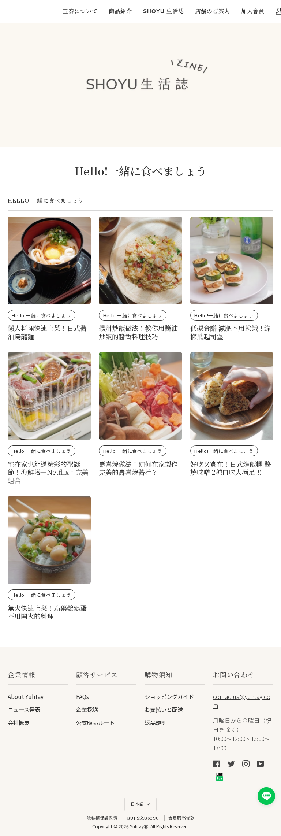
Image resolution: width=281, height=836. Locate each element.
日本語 (138, 804)
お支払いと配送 (164, 709)
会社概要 (19, 722)
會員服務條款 (181, 818)
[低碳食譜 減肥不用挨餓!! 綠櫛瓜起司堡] (231, 260)
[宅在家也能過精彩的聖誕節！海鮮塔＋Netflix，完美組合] (49, 396)
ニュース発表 (24, 709)
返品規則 (155, 722)
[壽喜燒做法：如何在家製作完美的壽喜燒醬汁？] (140, 396)
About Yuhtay (26, 696)
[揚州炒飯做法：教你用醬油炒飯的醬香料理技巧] (140, 260)
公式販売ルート (95, 722)
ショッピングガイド (169, 696)
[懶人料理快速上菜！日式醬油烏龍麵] (49, 260)
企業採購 (87, 709)
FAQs (82, 696)
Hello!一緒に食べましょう (41, 315)
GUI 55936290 (143, 818)
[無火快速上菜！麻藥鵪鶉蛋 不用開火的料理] (49, 540)
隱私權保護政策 (102, 818)
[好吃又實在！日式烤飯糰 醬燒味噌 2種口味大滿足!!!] (231, 396)
